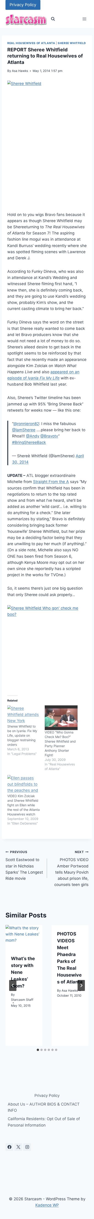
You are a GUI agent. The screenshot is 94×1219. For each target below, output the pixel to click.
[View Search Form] (53, 19)
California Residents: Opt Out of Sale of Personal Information (44, 1122)
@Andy (32, 436)
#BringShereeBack (29, 442)
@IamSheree (23, 430)
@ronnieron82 (26, 423)
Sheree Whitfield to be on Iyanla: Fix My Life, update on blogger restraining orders (22, 735)
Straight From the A (51, 481)
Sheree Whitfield (72, 43)
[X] (18, 1147)
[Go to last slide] (12, 985)
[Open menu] (84, 19)
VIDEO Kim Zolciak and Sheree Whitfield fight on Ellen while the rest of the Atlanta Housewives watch (23, 805)
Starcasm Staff (22, 999)
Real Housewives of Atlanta (31, 43)
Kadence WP (47, 1205)
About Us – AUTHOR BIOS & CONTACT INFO (44, 1107)
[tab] (38, 1050)
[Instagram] (27, 1147)
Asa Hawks (20, 71)
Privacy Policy (23, 4)
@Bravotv (49, 436)
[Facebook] (9, 1147)
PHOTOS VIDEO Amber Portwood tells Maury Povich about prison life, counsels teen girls (71, 868)
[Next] (81, 985)
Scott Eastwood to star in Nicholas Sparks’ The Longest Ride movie (24, 865)
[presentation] (23, 937)
